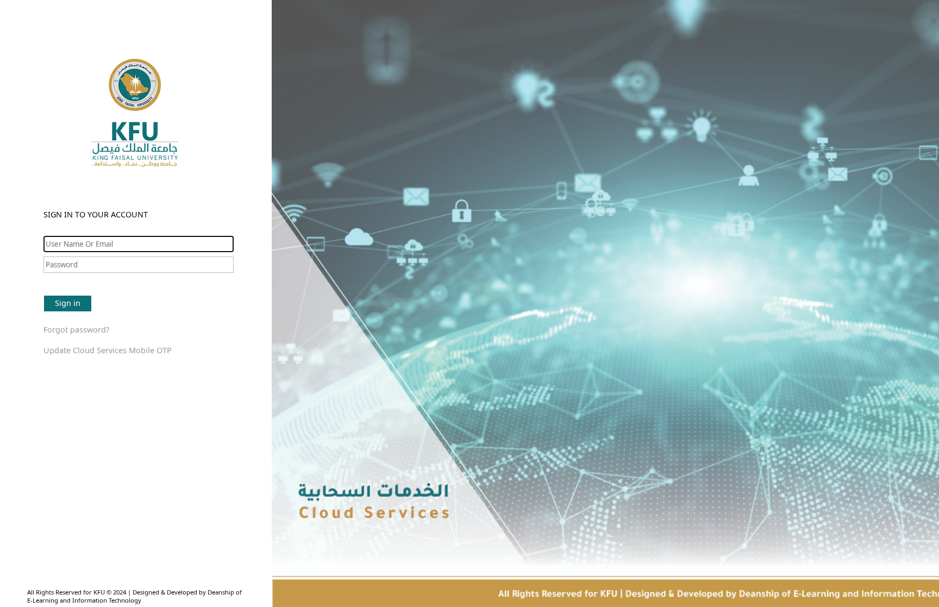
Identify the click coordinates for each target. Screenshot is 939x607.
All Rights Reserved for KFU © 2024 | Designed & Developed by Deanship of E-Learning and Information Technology (134, 596)
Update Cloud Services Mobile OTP (107, 350)
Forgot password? (76, 329)
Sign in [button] (67, 303)
